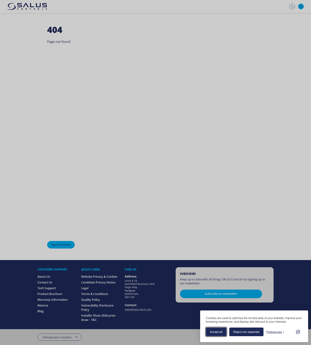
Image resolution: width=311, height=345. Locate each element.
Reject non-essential (246, 332)
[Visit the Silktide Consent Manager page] (298, 332)
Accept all (216, 332)
